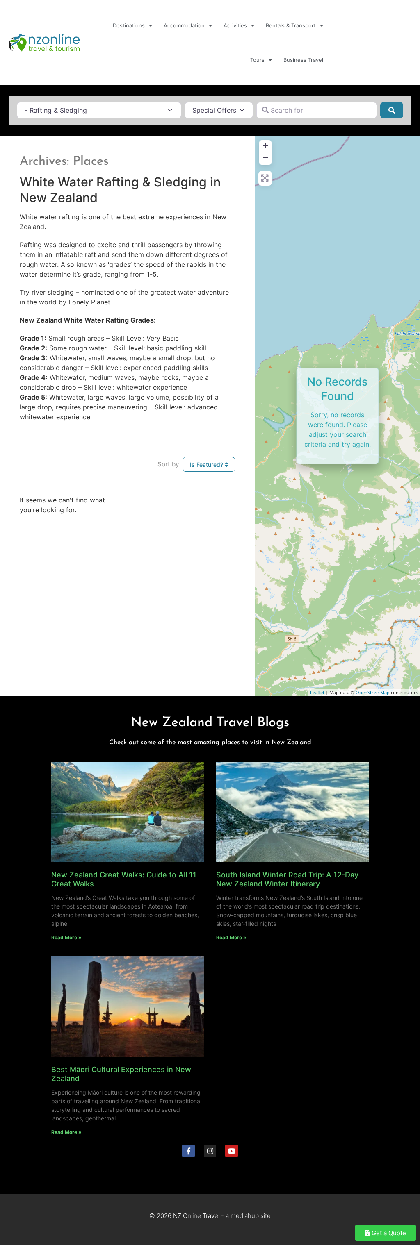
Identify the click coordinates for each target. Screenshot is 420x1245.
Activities (235, 25)
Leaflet (317, 692)
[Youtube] (231, 1151)
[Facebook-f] (188, 1151)
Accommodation (184, 25)
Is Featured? (207, 464)
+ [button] (265, 145)
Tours (257, 60)
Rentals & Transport (291, 25)
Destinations (129, 25)
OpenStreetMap (373, 692)
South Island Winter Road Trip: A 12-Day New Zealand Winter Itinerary (287, 879)
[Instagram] (210, 1151)
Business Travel (303, 60)
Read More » (66, 937)
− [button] (265, 157)
